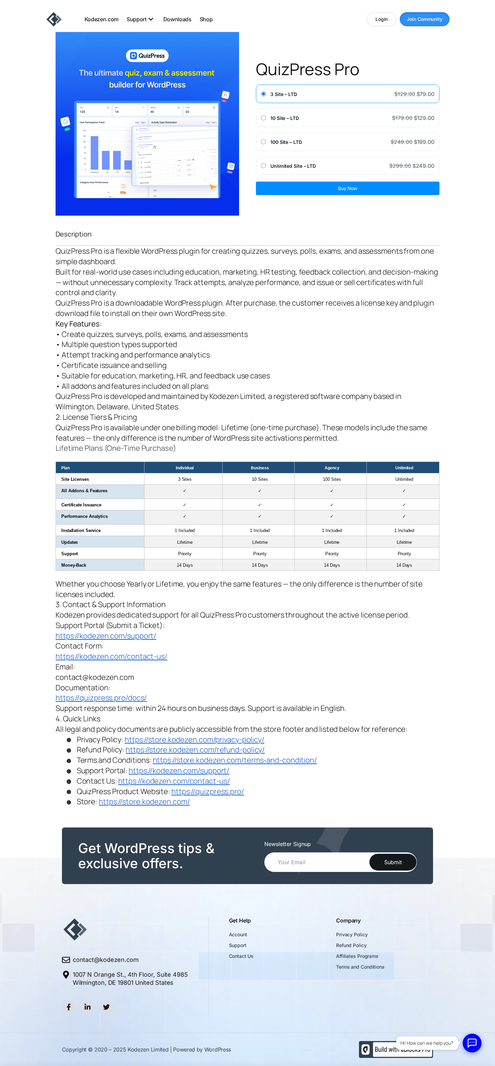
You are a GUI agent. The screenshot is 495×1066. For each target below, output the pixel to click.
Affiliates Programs (357, 956)
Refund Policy (352, 945)
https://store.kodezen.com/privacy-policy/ (194, 739)
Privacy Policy (352, 934)
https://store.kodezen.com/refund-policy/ (195, 750)
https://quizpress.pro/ (207, 791)
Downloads (177, 19)
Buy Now (347, 188)
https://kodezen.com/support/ (106, 636)
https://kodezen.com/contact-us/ (111, 656)
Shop (206, 19)
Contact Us (241, 956)
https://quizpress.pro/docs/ (101, 698)
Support (237, 945)
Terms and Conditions (360, 967)
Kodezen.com (102, 19)
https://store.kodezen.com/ (144, 801)
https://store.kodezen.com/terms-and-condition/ (235, 760)
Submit (393, 862)
